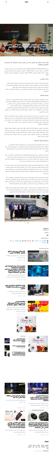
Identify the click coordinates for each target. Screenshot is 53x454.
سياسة (34, 445)
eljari (47, 235)
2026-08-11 (23, 343)
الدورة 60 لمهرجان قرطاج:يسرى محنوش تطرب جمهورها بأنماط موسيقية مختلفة (19, 340)
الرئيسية (46, 445)
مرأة (36, 447)
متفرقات (29, 447)
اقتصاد (33, 251)
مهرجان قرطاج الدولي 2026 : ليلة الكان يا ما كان (18, 346)
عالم (39, 447)
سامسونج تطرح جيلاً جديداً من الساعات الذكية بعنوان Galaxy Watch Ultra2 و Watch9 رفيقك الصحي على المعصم (18, 353)
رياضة (29, 302)
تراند (47, 448)
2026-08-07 (22, 348)
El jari (26, 2)
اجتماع (37, 251)
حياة (33, 447)
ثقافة (47, 393)
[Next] (7, 209)
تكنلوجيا (45, 42)
